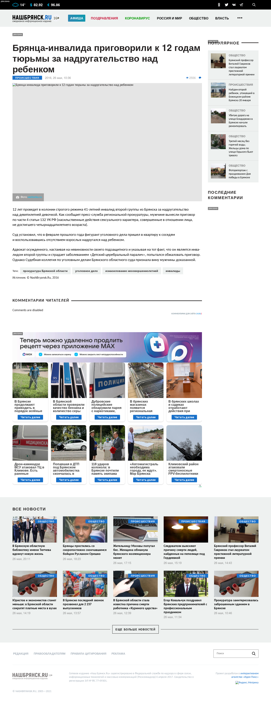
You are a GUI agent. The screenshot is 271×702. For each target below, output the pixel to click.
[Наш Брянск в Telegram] (241, 5)
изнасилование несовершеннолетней (131, 271)
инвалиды (173, 271)
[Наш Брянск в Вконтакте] (234, 5)
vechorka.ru (35, 197)
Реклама (118, 653)
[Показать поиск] (254, 5)
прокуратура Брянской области (45, 271)
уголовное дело (86, 271)
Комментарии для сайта (186, 314)
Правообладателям (49, 653)
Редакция (20, 653)
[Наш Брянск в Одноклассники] (219, 5)
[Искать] (254, 653)
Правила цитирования (88, 653)
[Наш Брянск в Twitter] (226, 5)
